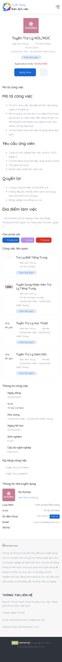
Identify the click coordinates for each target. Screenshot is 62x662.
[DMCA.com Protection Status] (21, 642)
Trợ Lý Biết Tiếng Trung (31, 257)
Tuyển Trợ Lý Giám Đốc (31, 354)
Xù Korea (24, 492)
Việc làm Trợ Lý (20, 43)
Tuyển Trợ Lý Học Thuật (32, 323)
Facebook (12, 240)
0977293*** (47, 516)
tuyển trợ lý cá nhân (17, 467)
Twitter (29, 240)
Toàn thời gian (31, 57)
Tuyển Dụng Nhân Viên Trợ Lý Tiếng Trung (33, 286)
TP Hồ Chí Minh (43, 43)
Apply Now (25, 72)
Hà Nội (39, 297)
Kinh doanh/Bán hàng (48, 504)
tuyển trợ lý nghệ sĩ (16, 473)
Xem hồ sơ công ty (28, 497)
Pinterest (45, 240)
